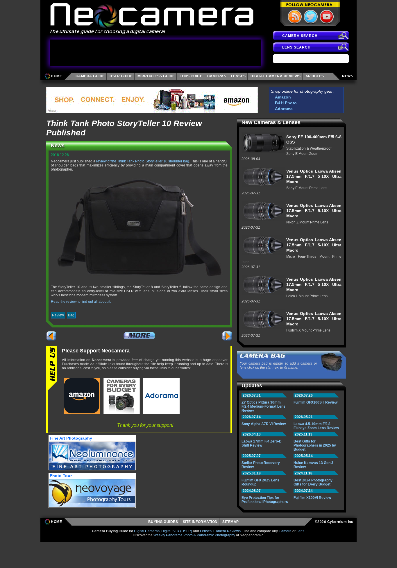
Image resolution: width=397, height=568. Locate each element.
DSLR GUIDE (121, 76)
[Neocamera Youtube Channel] (326, 17)
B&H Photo (286, 103)
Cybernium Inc (340, 522)
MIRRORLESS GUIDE (156, 76)
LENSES (238, 76)
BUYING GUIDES (163, 522)
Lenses (206, 531)
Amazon (283, 97)
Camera (285, 531)
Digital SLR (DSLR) (176, 531)
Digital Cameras (147, 531)
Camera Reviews (227, 531)
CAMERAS (216, 76)
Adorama (284, 108)
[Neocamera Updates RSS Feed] (294, 17)
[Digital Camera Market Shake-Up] (227, 336)
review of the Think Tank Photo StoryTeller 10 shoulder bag (142, 161)
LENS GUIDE (191, 76)
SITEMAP (231, 522)
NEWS (347, 76)
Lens (300, 531)
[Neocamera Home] (152, 17)
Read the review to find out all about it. (81, 302)
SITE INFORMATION (200, 522)
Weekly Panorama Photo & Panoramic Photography (194, 535)
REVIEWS (276, 76)
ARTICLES (315, 76)
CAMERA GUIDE (90, 76)
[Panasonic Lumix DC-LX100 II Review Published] (51, 336)
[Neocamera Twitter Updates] (310, 17)
